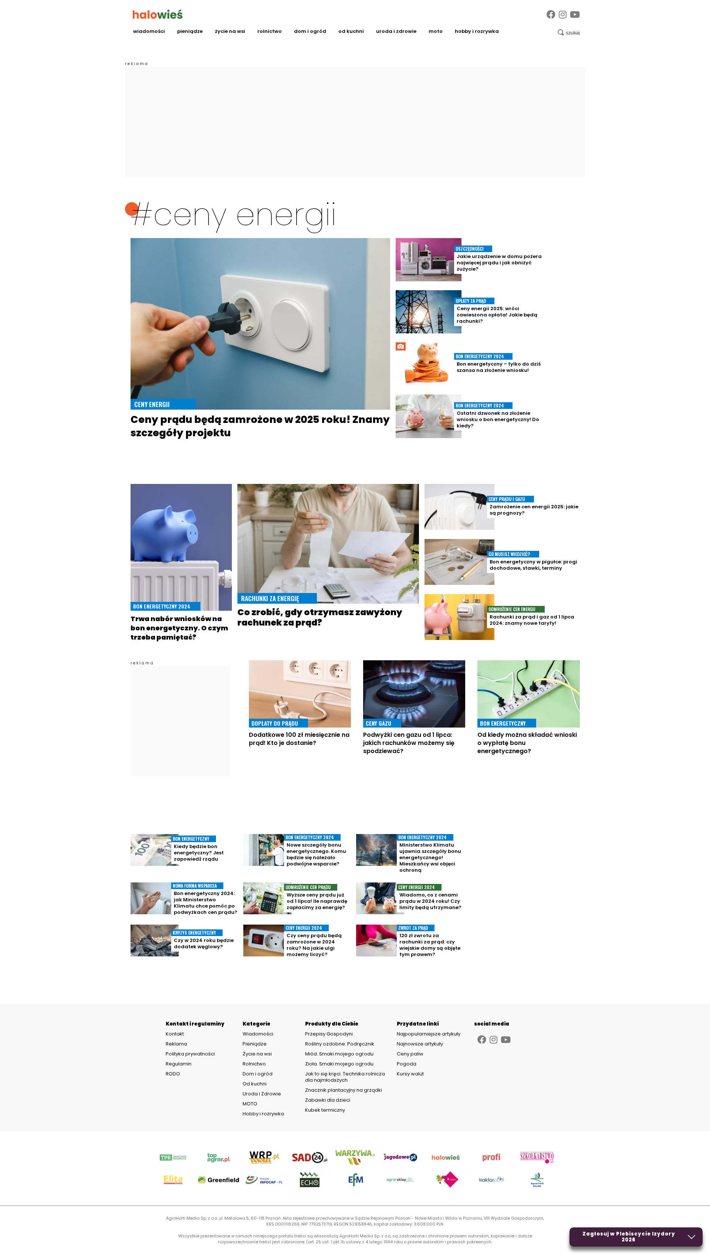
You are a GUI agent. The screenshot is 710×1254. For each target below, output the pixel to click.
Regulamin (179, 1064)
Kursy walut (410, 1073)
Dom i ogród (310, 31)
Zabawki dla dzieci (327, 1100)
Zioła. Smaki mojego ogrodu (339, 1063)
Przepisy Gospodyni (329, 1033)
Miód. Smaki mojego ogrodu (339, 1053)
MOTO (436, 31)
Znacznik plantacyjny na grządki (344, 1090)
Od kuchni (351, 31)
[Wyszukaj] (569, 32)
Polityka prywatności (190, 1054)
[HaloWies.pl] (158, 14)
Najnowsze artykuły (420, 1043)
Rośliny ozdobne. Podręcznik (340, 1043)
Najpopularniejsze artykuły (428, 1033)
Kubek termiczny (325, 1110)
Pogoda (406, 1063)
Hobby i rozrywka (477, 31)
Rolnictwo (269, 31)
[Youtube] (575, 15)
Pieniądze (190, 31)
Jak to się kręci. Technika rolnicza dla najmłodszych (345, 1077)
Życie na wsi (230, 31)
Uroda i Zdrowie (396, 31)
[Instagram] (563, 15)
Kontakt (175, 1034)
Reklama (176, 1044)
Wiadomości (149, 31)
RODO (173, 1074)
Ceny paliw (410, 1053)
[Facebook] (551, 15)
